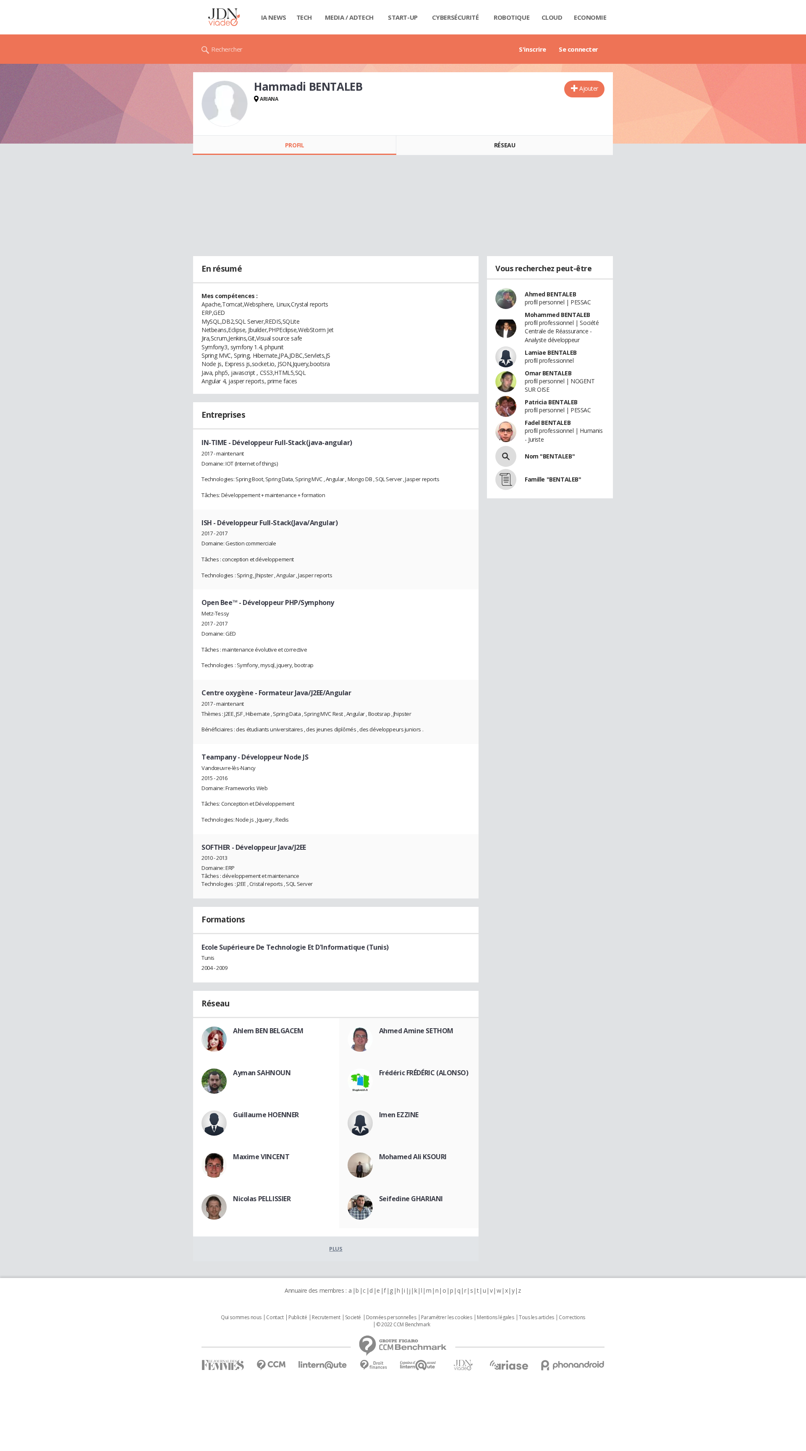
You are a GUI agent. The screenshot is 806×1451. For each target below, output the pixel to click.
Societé (353, 1317)
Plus (335, 1248)
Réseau (504, 145)
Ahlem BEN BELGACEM (268, 1030)
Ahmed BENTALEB (550, 294)
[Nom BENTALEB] (505, 456)
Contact (274, 1317)
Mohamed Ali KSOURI (413, 1156)
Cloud (552, 17)
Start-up (403, 17)
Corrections (572, 1317)
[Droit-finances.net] (373, 1365)
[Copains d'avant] (418, 1365)
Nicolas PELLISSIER (261, 1198)
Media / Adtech (349, 17)
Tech (304, 17)
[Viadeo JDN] (463, 1365)
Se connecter (578, 49)
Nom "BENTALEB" (550, 456)
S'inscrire (532, 49)
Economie (590, 17)
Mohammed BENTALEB (557, 315)
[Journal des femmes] (223, 1365)
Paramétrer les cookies (446, 1317)
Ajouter (588, 88)
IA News (273, 17)
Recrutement (326, 1317)
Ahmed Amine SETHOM (416, 1030)
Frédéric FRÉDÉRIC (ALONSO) (423, 1072)
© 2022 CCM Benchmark (403, 1325)
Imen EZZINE (399, 1114)
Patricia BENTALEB (551, 402)
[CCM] (270, 1365)
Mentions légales (495, 1317)
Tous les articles (536, 1317)
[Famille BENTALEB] (505, 479)
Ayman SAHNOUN (262, 1072)
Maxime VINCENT (261, 1156)
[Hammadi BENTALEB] (225, 104)
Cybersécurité (455, 17)
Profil (294, 145)
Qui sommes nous (241, 1317)
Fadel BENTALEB (547, 423)
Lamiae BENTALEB (551, 352)
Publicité (297, 1317)
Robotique (511, 17)
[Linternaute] (322, 1365)
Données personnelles (391, 1317)
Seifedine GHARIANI (411, 1198)
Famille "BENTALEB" (553, 479)
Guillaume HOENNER (266, 1114)
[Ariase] (508, 1365)
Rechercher (227, 49)
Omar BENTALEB (548, 373)
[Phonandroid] (572, 1365)
